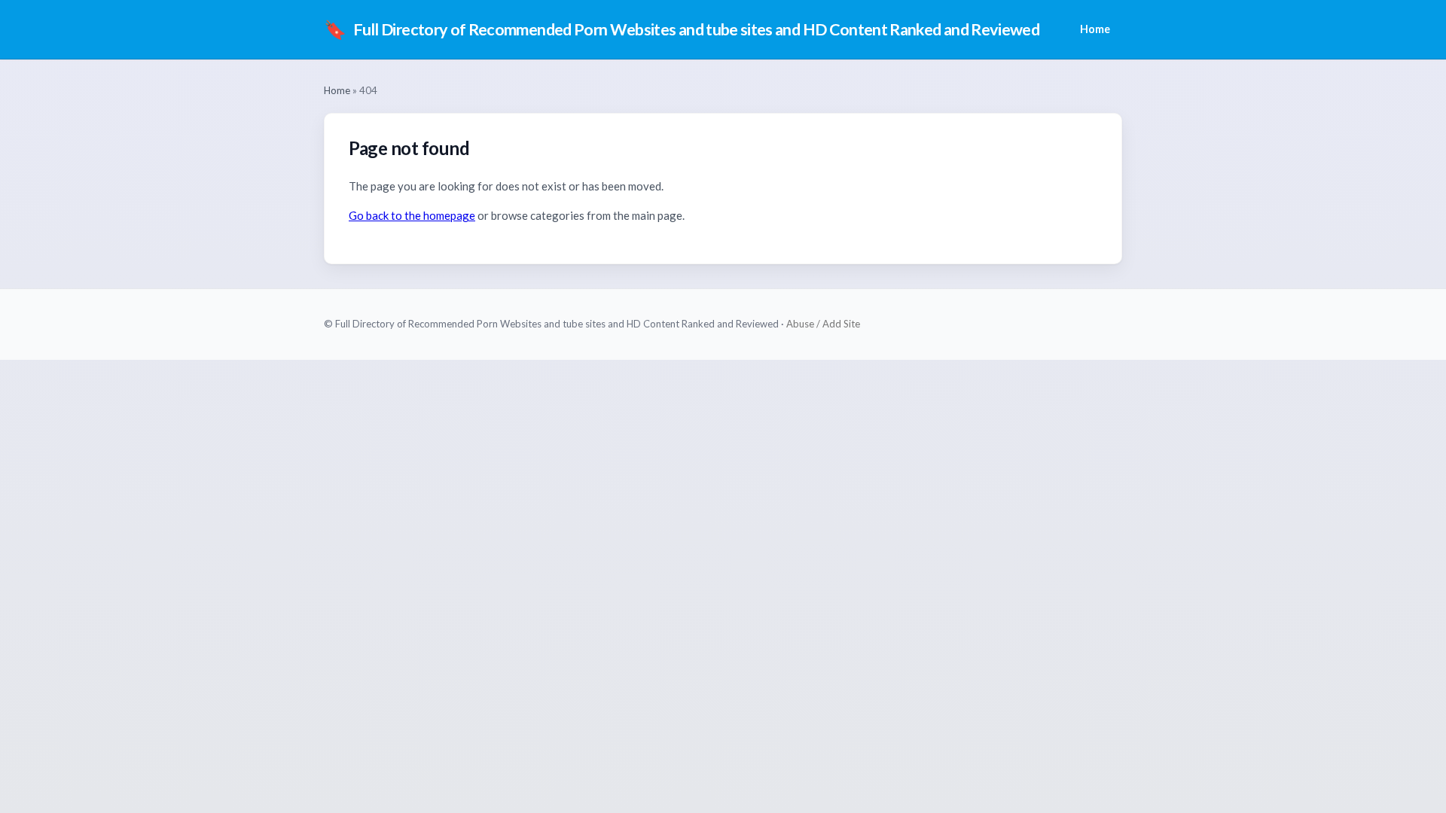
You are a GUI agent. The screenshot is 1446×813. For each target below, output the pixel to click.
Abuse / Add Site (823, 324)
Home (1095, 29)
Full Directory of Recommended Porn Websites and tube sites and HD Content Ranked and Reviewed (681, 29)
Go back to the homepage (412, 215)
